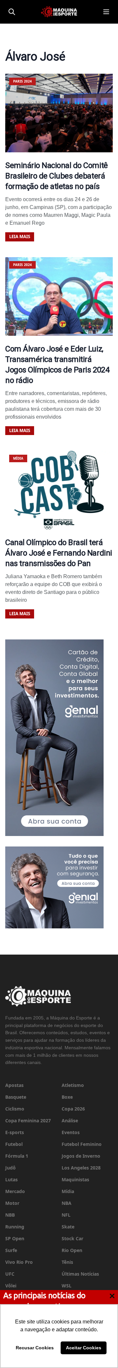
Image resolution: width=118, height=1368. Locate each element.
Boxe (67, 1097)
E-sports (14, 1132)
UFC (9, 1274)
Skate (68, 1227)
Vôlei (10, 1285)
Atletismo (73, 1085)
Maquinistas (75, 1179)
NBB (10, 1215)
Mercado (15, 1191)
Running (14, 1227)
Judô (10, 1168)
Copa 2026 (73, 1109)
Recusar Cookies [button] (35, 1347)
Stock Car (72, 1238)
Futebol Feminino (82, 1144)
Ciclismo (14, 1109)
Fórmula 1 (16, 1156)
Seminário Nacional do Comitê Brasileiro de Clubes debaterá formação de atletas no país (56, 176)
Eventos (71, 1132)
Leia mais (19, 236)
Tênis (67, 1262)
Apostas (14, 1085)
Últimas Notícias (80, 1274)
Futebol (14, 1144)
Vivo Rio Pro (19, 1262)
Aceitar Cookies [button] (83, 1347)
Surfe (11, 1250)
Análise (70, 1120)
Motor (12, 1203)
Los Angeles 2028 (81, 1168)
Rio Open (72, 1250)
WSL (66, 1285)
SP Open (14, 1238)
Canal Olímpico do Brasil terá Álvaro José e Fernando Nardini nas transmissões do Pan (58, 553)
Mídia (68, 1191)
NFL (66, 1215)
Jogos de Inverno (81, 1156)
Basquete (15, 1097)
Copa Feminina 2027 (28, 1120)
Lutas (11, 1179)
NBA (66, 1203)
